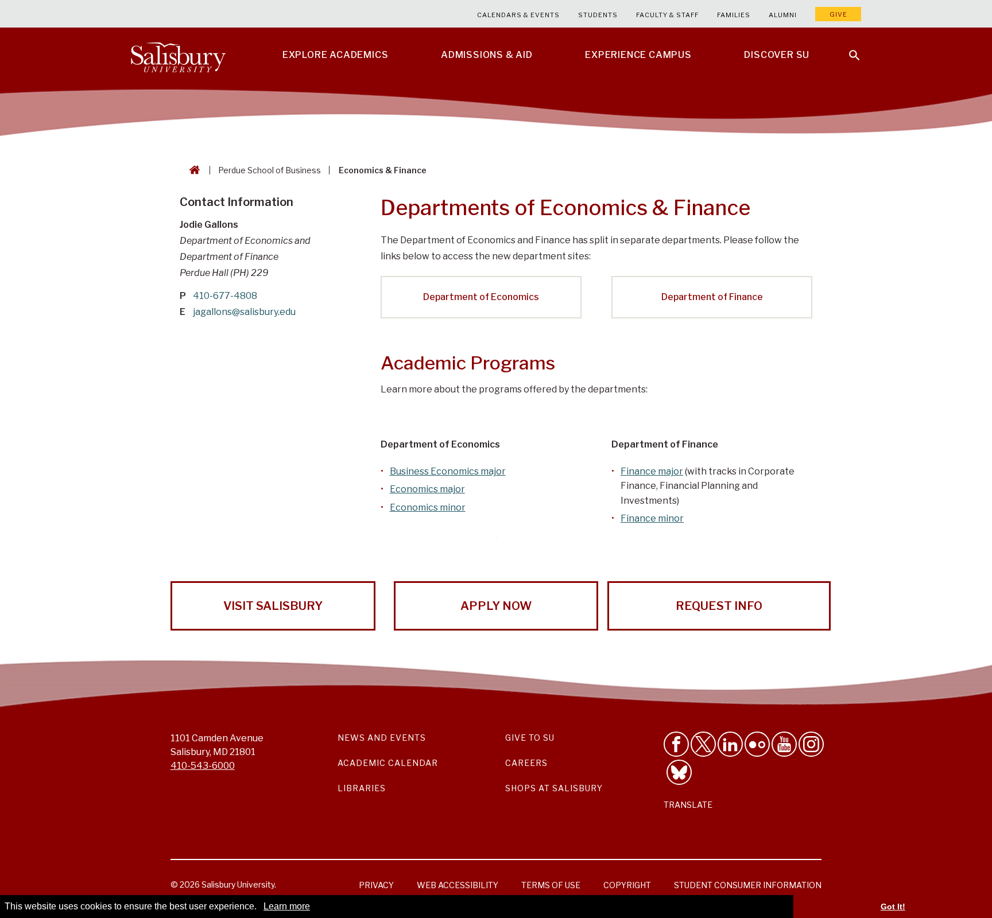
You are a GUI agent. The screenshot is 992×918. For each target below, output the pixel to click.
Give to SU (530, 737)
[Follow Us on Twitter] (703, 744)
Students (598, 15)
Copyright (627, 885)
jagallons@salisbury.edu (244, 311)
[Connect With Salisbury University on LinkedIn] (730, 744)
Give (838, 14)
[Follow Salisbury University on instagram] (811, 744)
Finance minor (652, 518)
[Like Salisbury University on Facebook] (676, 744)
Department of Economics (481, 296)
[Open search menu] (847, 48)
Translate (688, 805)
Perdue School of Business (269, 170)
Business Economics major (448, 471)
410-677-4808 (225, 295)
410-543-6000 (202, 765)
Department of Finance (712, 296)
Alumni (783, 15)
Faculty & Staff (667, 15)
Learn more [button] (287, 906)
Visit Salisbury (273, 606)
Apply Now (496, 606)
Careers (526, 763)
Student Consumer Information (748, 885)
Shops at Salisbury (554, 788)
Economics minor (428, 507)
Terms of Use (550, 885)
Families (733, 15)
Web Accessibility (457, 885)
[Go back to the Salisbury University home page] (192, 170)
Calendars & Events (518, 15)
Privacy (376, 885)
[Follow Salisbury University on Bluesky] (679, 772)
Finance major (652, 471)
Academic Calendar (388, 763)
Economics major (427, 489)
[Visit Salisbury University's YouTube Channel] (784, 744)
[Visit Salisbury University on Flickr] (757, 744)
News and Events (382, 737)
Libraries (362, 788)
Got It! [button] (893, 906)
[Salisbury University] (178, 55)
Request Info (719, 606)
